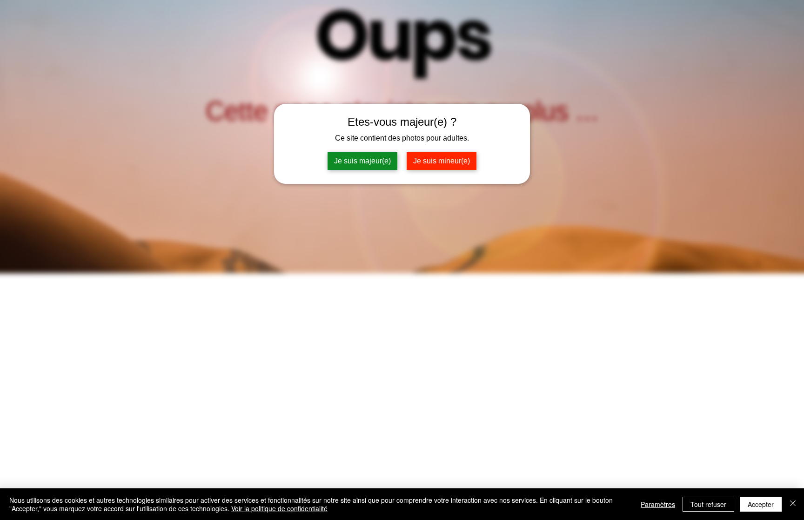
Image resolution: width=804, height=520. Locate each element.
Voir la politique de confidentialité (279, 508)
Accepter (761, 504)
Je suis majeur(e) (362, 161)
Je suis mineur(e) (441, 161)
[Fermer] (792, 504)
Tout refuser (708, 504)
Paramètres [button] (658, 504)
